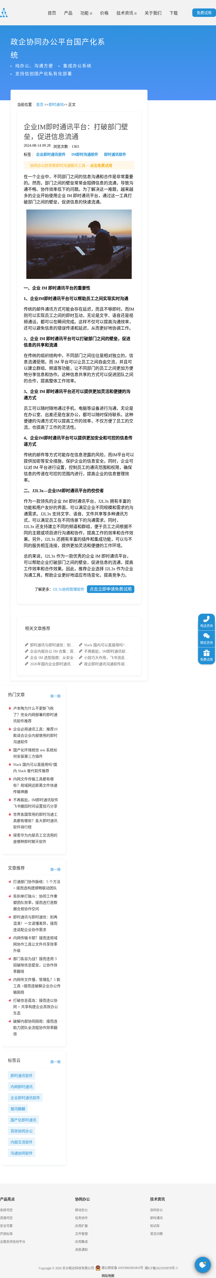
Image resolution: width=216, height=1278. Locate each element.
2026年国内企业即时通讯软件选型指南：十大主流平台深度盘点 (53, 664)
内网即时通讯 (22, 1087)
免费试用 (204, 13)
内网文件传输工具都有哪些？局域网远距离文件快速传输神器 (35, 785)
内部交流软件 (22, 1142)
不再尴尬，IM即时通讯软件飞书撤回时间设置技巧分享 (107, 651)
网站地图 (108, 1276)
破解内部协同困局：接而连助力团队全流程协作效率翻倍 (35, 1027)
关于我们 (153, 13)
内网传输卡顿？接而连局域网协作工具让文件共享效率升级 (35, 944)
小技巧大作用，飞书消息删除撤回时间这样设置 (107, 658)
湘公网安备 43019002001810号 (122, 1268)
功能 (85, 13)
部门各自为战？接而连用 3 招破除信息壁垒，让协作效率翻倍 (35, 965)
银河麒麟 (18, 1109)
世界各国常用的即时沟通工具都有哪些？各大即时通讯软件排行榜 (35, 821)
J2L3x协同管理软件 (68, 589)
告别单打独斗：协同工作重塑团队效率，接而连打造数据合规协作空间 (35, 902)
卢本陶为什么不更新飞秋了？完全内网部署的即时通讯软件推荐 (35, 714)
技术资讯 (125, 13)
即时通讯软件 (22, 1076)
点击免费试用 (101, 166)
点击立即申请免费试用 (111, 589)
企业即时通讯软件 (25, 1098)
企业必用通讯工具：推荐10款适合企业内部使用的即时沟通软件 (35, 735)
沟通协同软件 (22, 1153)
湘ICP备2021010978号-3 (161, 1268)
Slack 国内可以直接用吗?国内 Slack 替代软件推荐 (107, 645)
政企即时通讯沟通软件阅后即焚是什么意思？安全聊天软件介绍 (107, 664)
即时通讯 (156, 1218)
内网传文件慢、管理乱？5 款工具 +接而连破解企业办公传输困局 (37, 986)
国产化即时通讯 (23, 1120)
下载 (173, 13)
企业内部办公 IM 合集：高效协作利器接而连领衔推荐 (53, 651)
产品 (68, 13)
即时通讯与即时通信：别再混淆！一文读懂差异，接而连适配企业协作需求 (53, 645)
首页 (52, 13)
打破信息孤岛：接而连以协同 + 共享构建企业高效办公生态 (35, 1007)
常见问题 (18, 185)
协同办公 (156, 1210)
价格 (104, 13)
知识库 (155, 1226)
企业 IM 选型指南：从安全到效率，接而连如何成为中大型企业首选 (53, 658)
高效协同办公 (22, 1131)
